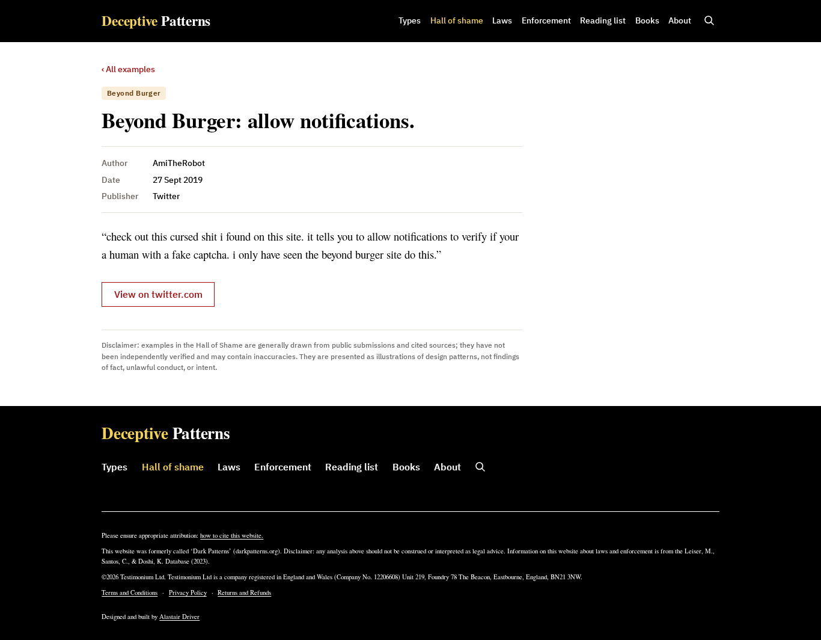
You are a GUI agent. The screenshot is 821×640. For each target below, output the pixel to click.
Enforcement (546, 20)
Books (647, 20)
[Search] (709, 21)
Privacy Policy (188, 592)
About (679, 20)
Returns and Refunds (244, 592)
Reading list (603, 20)
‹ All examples (128, 69)
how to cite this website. (231, 535)
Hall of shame (456, 20)
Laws (502, 20)
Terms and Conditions (129, 592)
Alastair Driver (179, 616)
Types (409, 20)
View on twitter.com (158, 294)
